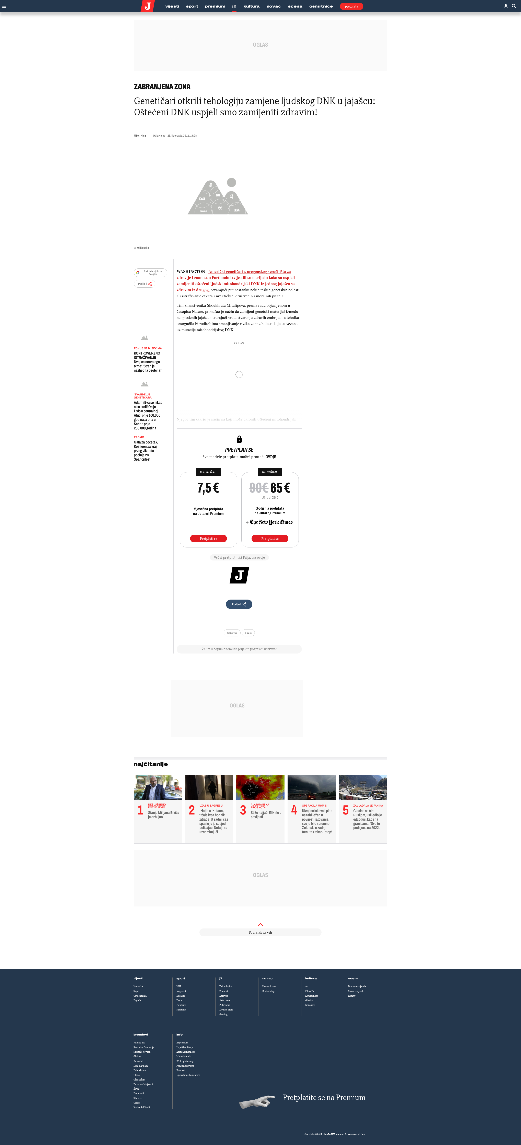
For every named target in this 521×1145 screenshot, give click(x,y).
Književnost (311, 995)
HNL (178, 986)
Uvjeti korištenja (184, 1047)
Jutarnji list (139, 1042)
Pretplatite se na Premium (324, 1097)
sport (180, 978)
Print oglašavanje (185, 1065)
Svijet (136, 991)
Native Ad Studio (142, 1107)
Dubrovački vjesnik (143, 1084)
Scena (295, 6)
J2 (234, 6)
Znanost (223, 991)
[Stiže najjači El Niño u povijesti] (260, 788)
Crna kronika (140, 995)
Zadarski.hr (139, 1093)
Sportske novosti (142, 1051)
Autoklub (138, 1061)
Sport (192, 6)
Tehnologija (225, 986)
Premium (215, 6)
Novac (274, 6)
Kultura (251, 6)
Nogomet (181, 991)
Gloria (137, 1075)
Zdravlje (223, 995)
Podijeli (142, 283)
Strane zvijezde (356, 991)
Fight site (181, 1005)
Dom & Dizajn (141, 1065)
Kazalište (310, 1005)
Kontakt (180, 1070)
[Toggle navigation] (3, 5)
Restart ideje (268, 991)
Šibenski (138, 1098)
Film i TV (309, 991)
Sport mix (181, 1009)
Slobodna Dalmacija (144, 1047)
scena (353, 978)
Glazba (309, 1000)
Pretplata (351, 6)
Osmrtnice (321, 6)
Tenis (179, 1000)
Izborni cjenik (183, 1056)
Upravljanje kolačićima (188, 1075)
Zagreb (137, 1000)
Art (307, 986)
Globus (137, 1056)
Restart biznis (269, 986)
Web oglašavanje (185, 1061)
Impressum (182, 1042)
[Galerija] (218, 195)
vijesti (138, 978)
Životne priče (226, 1009)
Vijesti (172, 6)
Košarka (180, 995)
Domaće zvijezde (357, 986)
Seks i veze (224, 1000)
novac (267, 978)
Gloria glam (139, 1079)
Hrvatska (138, 986)
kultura (311, 978)
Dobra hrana (140, 1070)
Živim (136, 1088)
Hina (143, 135)
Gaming (223, 1014)
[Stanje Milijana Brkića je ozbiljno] (158, 788)
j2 (220, 978)
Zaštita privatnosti (185, 1051)
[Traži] (514, 6)
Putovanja (224, 1005)
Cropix (137, 1102)
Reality (351, 995)
